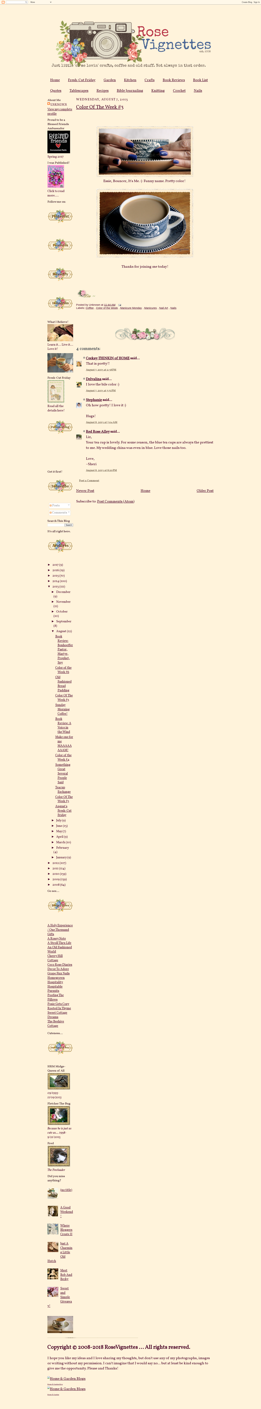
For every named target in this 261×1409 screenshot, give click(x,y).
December (63, 592)
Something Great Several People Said (62, 774)
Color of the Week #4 (63, 757)
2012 (56, 863)
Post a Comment (89, 481)
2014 (56, 581)
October (62, 612)
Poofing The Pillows (55, 997)
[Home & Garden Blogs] (66, 1378)
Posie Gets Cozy (58, 1004)
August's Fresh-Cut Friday (63, 810)
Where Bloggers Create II (66, 1230)
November (63, 602)
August (61, 631)
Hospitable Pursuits (55, 988)
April (60, 837)
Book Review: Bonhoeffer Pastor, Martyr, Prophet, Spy (64, 649)
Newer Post (85, 490)
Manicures (150, 308)
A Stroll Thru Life (59, 943)
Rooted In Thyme (59, 1008)
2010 (56, 874)
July (59, 820)
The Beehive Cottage (55, 1023)
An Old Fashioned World (59, 949)
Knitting (158, 90)
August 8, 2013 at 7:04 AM (101, 422)
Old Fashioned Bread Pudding (63, 684)
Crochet (179, 90)
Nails (198, 90)
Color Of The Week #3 (64, 799)
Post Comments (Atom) (115, 501)
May (59, 831)
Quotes (55, 90)
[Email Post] (119, 304)
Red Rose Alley (98, 431)
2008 (56, 885)
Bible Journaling (130, 90)
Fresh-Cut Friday (81, 80)
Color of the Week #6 (63, 670)
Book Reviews (174, 80)
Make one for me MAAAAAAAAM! (64, 743)
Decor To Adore (58, 969)
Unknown (58, 104)
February (62, 848)
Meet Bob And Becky (66, 1274)
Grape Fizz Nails (58, 973)
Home (55, 80)
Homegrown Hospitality (56, 980)
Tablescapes (78, 90)
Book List (200, 80)
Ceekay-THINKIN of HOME (108, 358)
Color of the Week (107, 308)
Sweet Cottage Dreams (57, 1015)
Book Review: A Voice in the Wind (63, 725)
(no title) (66, 1190)
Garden (110, 80)
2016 (56, 570)
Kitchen (130, 80)
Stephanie (94, 400)
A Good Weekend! (66, 1211)
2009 (56, 879)
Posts (56, 505)
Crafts (150, 80)
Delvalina (94, 379)
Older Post (205, 490)
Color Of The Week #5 (64, 697)
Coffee (90, 308)
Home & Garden (53, 1395)
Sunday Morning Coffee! (62, 709)
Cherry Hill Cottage (55, 958)
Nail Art (163, 308)
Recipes (103, 90)
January (61, 857)
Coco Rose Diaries (59, 965)
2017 (55, 565)
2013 (55, 586)
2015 (55, 576)
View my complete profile (59, 111)
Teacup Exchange (63, 789)
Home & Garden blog (55, 1384)
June (59, 826)
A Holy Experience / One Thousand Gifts (60, 929)
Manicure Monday (131, 308)
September (63, 621)
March (61, 842)
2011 (55, 868)
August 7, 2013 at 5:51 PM (101, 391)
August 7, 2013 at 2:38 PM (101, 370)
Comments (59, 512)
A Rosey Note (56, 938)
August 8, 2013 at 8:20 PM (101, 470)
